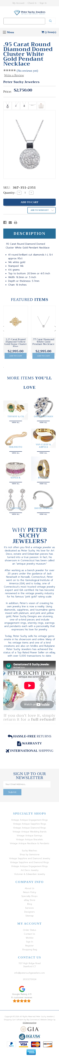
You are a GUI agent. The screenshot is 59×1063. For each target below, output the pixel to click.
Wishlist (29, 937)
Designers (29, 911)
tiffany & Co (15, 416)
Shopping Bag (29, 949)
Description (29, 233)
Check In (32, 3)
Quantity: (9, 192)
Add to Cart (15, 356)
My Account (18, 3)
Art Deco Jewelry (29, 870)
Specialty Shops (29, 896)
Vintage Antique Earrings (29, 835)
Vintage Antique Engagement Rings (29, 819)
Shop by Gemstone (29, 854)
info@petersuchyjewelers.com (29, 972)
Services (29, 907)
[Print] (15, 222)
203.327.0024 (29, 979)
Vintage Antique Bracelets (29, 839)
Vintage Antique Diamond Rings (29, 827)
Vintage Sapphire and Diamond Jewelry (29, 858)
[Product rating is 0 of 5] (9, 70)
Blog (29, 904)
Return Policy (29, 892)
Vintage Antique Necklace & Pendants (29, 843)
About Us (29, 888)
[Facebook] (4, 222)
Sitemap (29, 915)
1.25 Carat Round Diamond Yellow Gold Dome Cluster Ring (15, 343)
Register (29, 945)
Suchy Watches (29, 850)
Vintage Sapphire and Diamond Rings (29, 862)
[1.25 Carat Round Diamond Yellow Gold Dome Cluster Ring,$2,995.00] (15, 321)
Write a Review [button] (14, 75)
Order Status (29, 930)
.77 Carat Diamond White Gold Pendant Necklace (43, 341)
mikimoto (15, 447)
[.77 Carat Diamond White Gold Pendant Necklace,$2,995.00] (43, 321)
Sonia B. (16, 477)
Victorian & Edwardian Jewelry (29, 874)
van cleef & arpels (43, 445)
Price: (7, 91)
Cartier (15, 508)
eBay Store (29, 900)
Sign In (43, 3)
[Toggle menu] (4, 32)
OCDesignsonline (29, 1023)
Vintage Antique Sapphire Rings (29, 823)
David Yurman (43, 508)
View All (16, 422)
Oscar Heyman (43, 416)
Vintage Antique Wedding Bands (30, 831)
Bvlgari (43, 477)
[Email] (10, 222)
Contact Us (29, 933)
